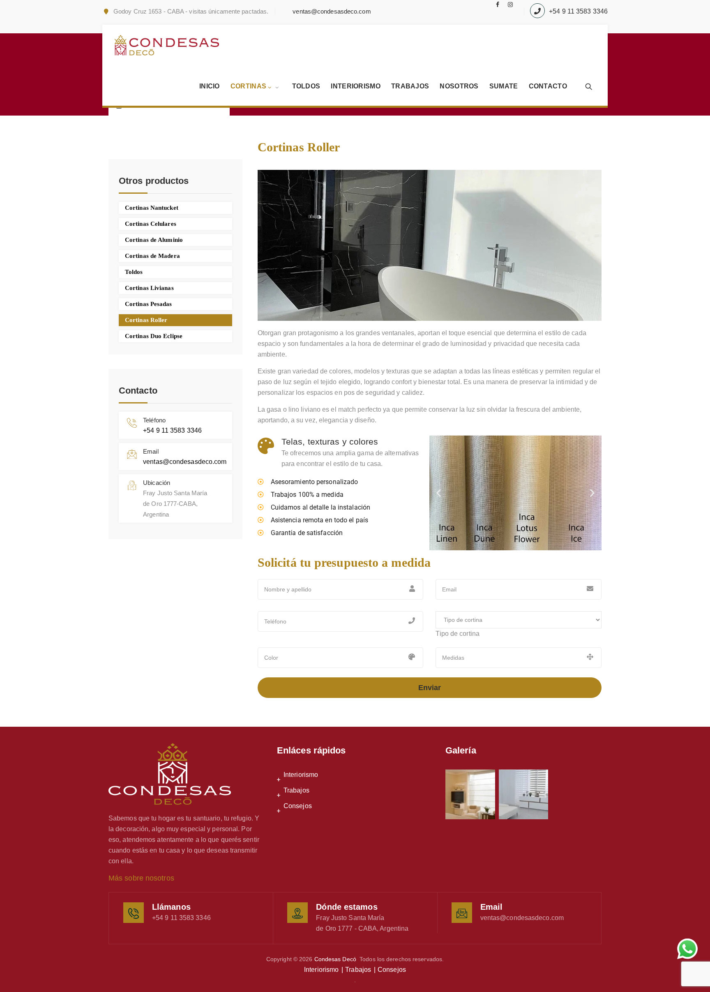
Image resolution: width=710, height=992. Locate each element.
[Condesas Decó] (167, 45)
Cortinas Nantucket (151, 207)
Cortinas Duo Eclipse (153, 336)
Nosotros (459, 86)
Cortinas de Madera (152, 256)
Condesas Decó (335, 959)
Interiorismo (355, 86)
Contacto (548, 86)
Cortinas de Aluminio (154, 239)
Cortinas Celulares (150, 223)
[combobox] (457, 633)
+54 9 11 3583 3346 (578, 11)
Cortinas (248, 86)
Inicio (209, 86)
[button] (438, 493)
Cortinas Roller (146, 320)
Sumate (503, 86)
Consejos (298, 806)
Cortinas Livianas (149, 288)
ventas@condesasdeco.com (332, 11)
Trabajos (410, 86)
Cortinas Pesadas (148, 304)
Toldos (306, 86)
